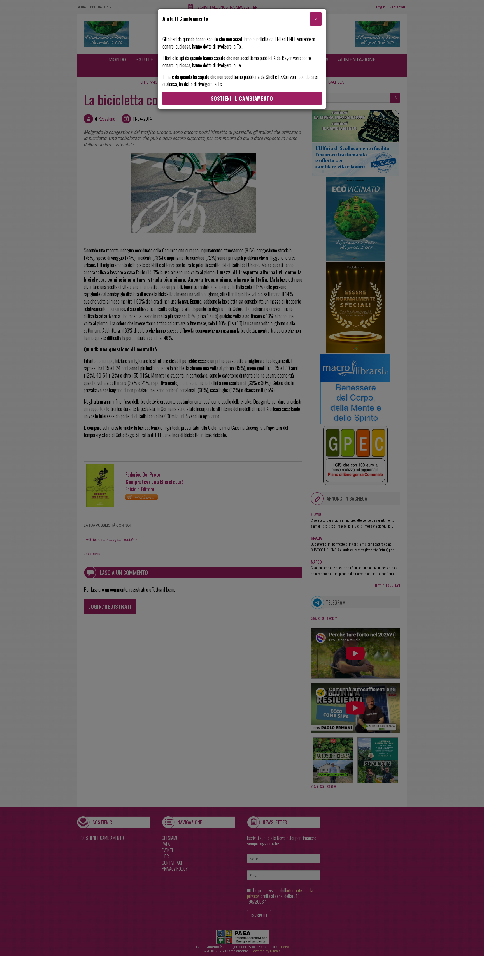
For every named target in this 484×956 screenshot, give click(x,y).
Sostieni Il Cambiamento (242, 98)
